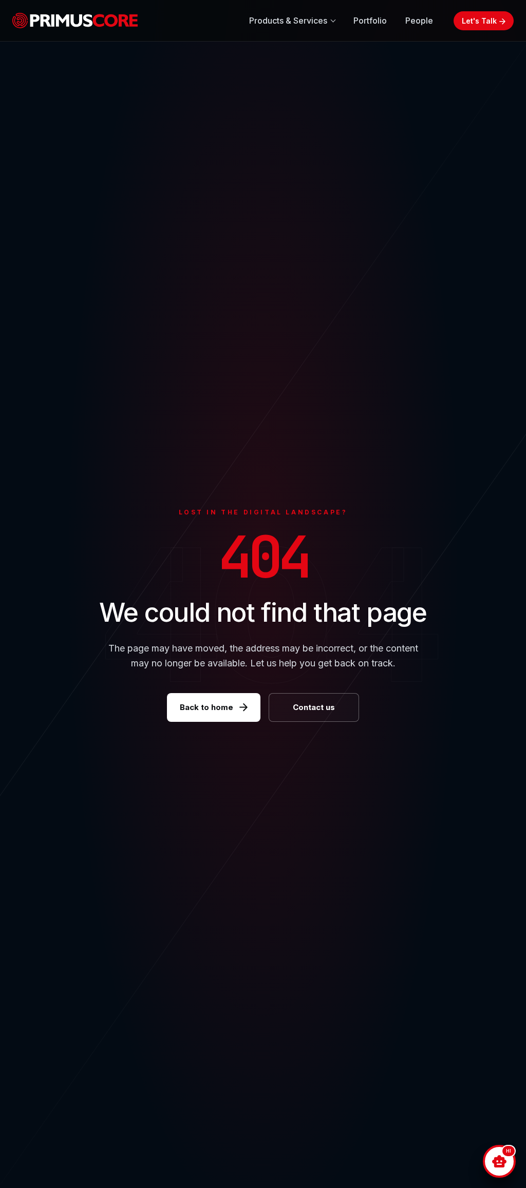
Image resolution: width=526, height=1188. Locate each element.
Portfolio (370, 20)
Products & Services (288, 20)
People (419, 20)
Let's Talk (479, 20)
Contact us (314, 707)
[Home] (79, 20)
